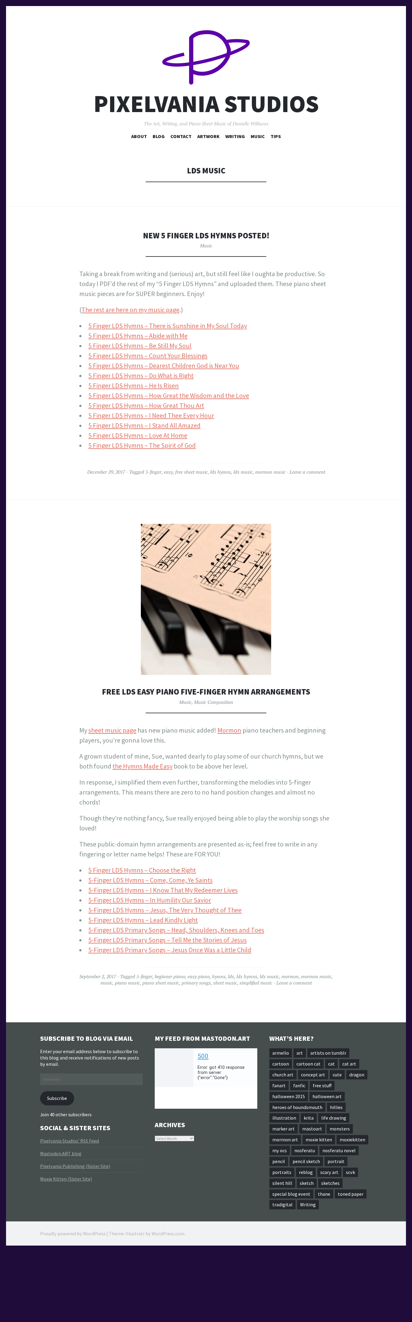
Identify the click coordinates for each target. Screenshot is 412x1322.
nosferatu (304, 1150)
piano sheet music (160, 982)
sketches (330, 1183)
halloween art (327, 1096)
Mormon (229, 730)
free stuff (322, 1085)
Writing (235, 136)
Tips (276, 136)
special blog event (291, 1194)
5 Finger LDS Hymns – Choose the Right (142, 870)
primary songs (196, 982)
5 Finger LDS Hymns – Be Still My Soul (140, 345)
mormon (290, 976)
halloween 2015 (288, 1096)
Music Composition (213, 702)
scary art (329, 1172)
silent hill (282, 1183)
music (106, 982)
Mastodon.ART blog (60, 1153)
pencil (278, 1161)
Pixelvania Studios (206, 104)
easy (168, 472)
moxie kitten (319, 1140)
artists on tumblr (328, 1053)
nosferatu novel (339, 1150)
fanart (279, 1085)
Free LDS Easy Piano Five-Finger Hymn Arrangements (206, 692)
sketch (307, 1183)
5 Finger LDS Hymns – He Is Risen (133, 385)
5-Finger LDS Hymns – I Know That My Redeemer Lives (163, 890)
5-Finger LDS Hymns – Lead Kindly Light (143, 920)
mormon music (270, 472)
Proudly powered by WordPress (73, 1233)
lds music (243, 472)
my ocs (279, 1150)
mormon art (285, 1140)
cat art (349, 1064)
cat (331, 1064)
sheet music (225, 982)
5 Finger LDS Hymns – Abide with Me (138, 335)
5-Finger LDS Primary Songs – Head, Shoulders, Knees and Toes (176, 930)
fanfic (299, 1085)
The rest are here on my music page (130, 309)
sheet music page (112, 730)
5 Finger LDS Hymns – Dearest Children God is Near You (163, 365)
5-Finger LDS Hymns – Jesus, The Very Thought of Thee (165, 910)
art (299, 1053)
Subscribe (57, 1098)
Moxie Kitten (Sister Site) (66, 1179)
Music (258, 136)
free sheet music (191, 472)
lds (231, 976)
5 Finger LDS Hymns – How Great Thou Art (146, 405)
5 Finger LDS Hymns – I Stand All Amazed (144, 425)
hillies (336, 1107)
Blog (159, 136)
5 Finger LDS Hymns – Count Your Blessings (148, 355)
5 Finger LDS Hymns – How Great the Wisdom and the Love (168, 395)
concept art (313, 1075)
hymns (219, 976)
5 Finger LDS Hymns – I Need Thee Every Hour (151, 415)
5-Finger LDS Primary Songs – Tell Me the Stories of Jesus (167, 940)
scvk (350, 1172)
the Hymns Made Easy (143, 766)
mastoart (312, 1129)
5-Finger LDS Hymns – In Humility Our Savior (149, 900)
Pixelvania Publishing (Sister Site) (75, 1166)
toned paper (350, 1194)
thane (324, 1194)
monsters (340, 1129)
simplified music (255, 982)
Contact (181, 136)
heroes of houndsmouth (297, 1107)
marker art (283, 1129)
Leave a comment (307, 472)
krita (309, 1118)
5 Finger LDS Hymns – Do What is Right (141, 375)
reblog (306, 1172)
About (139, 136)
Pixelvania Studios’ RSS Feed (69, 1141)
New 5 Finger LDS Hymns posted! (206, 235)
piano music (127, 982)
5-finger (153, 472)
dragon (356, 1075)
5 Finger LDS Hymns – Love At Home (137, 435)
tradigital (282, 1204)
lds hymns (220, 472)
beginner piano (170, 976)
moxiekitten (352, 1140)
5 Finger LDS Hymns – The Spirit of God (142, 445)
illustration (284, 1118)
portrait (336, 1161)
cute (337, 1075)
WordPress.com (168, 1233)
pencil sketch (306, 1161)
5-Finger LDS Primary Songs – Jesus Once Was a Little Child (169, 950)
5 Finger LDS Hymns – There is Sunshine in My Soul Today (167, 325)
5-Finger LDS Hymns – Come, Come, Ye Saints (150, 880)
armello (280, 1053)
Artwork (208, 136)
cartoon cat (308, 1064)
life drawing (333, 1118)
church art (282, 1075)
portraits (281, 1172)
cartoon (280, 1064)
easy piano (199, 976)
